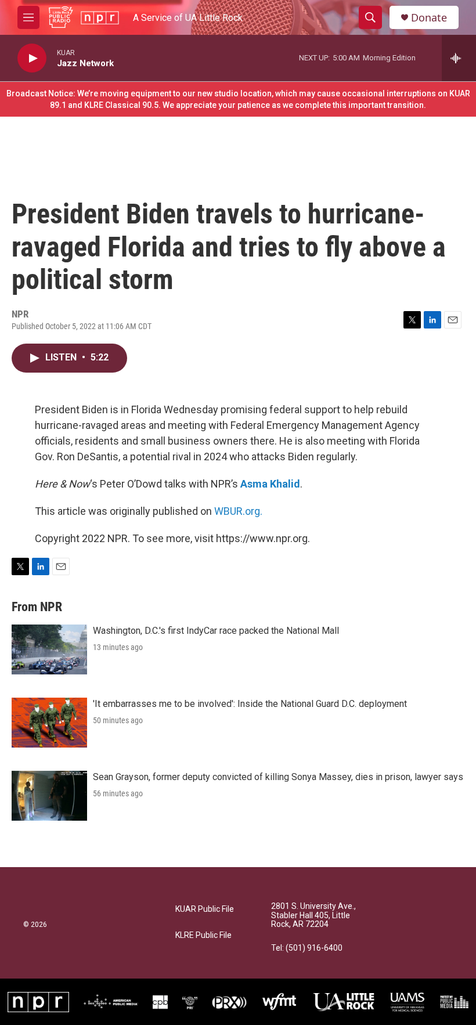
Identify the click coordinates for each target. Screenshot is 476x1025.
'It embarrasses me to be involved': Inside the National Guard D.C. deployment (250, 703)
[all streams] (459, 58)
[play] (32, 58)
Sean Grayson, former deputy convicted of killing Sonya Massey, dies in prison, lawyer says (278, 776)
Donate (429, 18)
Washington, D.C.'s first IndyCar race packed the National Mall (216, 630)
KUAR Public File (204, 909)
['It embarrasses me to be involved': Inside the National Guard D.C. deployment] (49, 723)
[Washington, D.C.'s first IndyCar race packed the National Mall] (49, 649)
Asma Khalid (270, 484)
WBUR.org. (238, 511)
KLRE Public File (203, 935)
